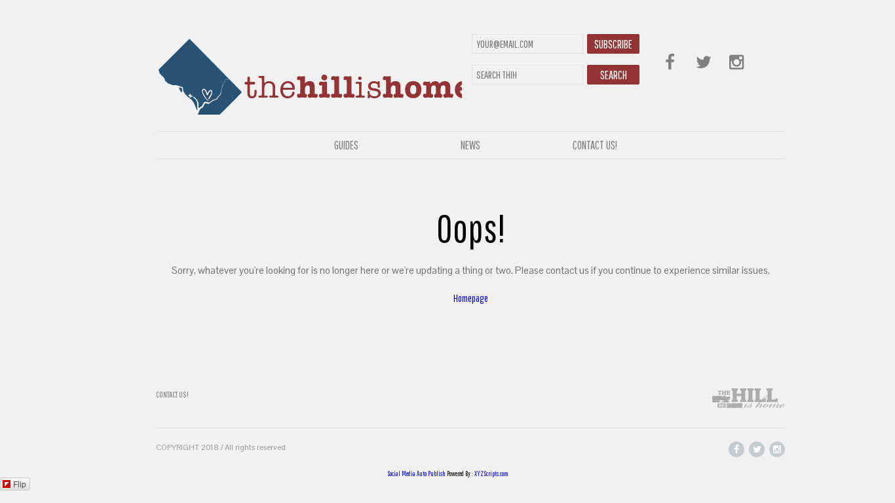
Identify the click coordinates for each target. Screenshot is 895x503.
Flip (19, 483)
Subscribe (613, 44)
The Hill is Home (309, 74)
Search (613, 75)
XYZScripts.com (491, 473)
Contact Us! (595, 145)
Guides (346, 145)
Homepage (470, 298)
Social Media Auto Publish (416, 473)
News (470, 145)
